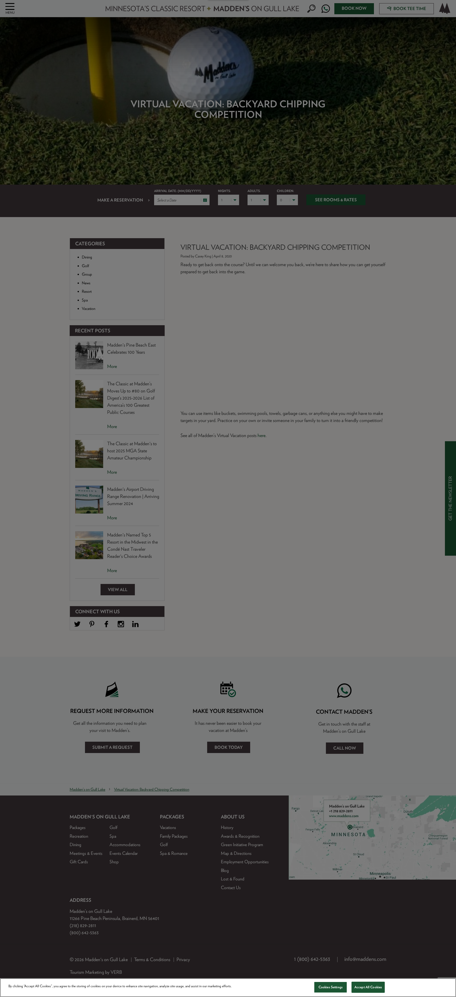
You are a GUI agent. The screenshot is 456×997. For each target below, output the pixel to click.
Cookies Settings (331, 987)
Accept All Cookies (368, 987)
